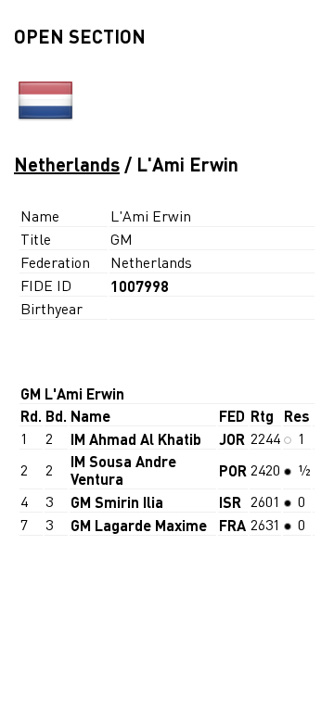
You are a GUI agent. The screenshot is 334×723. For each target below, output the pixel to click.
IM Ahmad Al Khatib (136, 439)
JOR (232, 439)
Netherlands (67, 164)
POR (233, 470)
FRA (232, 525)
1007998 (139, 286)
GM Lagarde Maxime (139, 525)
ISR (230, 502)
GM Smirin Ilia (117, 502)
